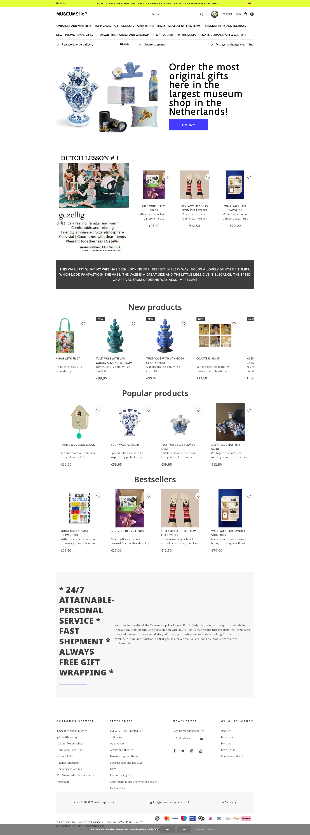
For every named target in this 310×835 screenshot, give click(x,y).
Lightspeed (97, 822)
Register (226, 731)
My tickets (227, 743)
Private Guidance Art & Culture (222, 34)
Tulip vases (102, 25)
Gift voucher (165, 34)
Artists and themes (151, 25)
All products (124, 25)
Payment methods (68, 762)
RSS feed (138, 822)
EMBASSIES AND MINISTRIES (73, 25)
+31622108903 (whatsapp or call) (96, 802)
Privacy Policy (65, 756)
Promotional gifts (79, 34)
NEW (59, 34)
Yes (168, 829)
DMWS (120, 822)
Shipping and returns (69, 769)
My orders (227, 737)
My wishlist (228, 750)
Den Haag (230, 802)
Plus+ (129, 822)
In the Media (187, 34)
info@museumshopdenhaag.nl (171, 802)
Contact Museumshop (70, 743)
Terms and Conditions (70, 750)
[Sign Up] (202, 738)
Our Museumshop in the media (75, 775)
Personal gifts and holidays (224, 25)
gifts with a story (67, 737)
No (184, 829)
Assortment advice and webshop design (124, 39)
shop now (188, 124)
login (238, 14)
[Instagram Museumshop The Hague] (192, 751)
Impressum (63, 781)
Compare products (232, 756)
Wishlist (227, 14)
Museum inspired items (184, 25)
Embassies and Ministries (72, 731)
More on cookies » (206, 829)
